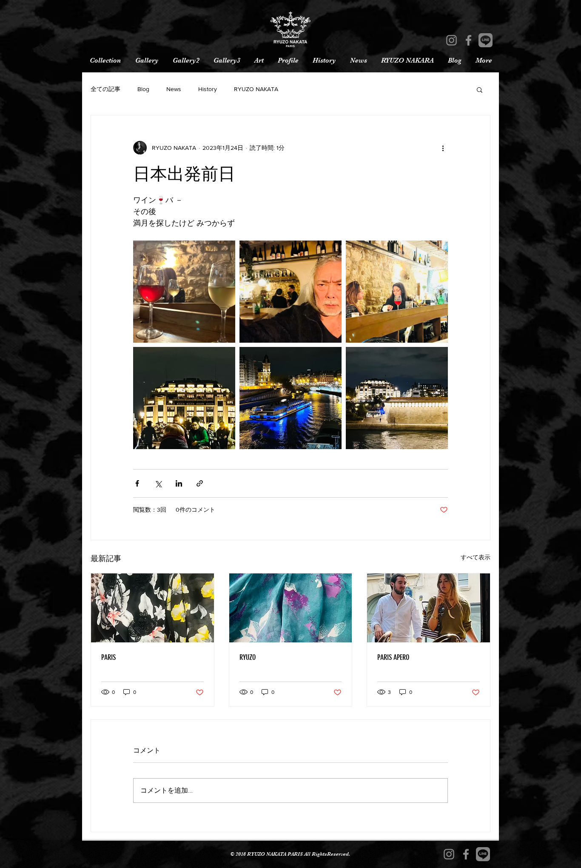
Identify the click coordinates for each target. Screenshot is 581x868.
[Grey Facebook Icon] (468, 40)
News (173, 89)
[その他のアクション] (443, 148)
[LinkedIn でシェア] (179, 483)
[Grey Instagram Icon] (451, 40)
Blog (143, 89)
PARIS (108, 657)
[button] (480, 89)
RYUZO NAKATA (256, 89)
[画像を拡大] (184, 292)
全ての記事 (105, 89)
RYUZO (247, 657)
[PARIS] (152, 607)
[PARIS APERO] (428, 607)
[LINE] (485, 40)
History (207, 89)
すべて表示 (475, 557)
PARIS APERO (393, 657)
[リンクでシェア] (200, 483)
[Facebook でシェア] (137, 483)
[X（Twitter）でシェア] (158, 483)
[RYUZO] (290, 607)
